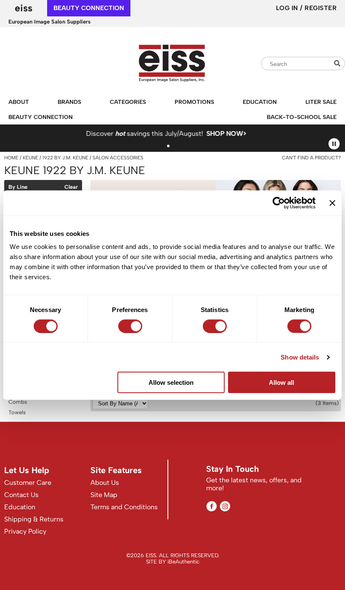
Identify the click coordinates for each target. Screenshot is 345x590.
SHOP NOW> (185, 134)
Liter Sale (321, 101)
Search (338, 63)
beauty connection (88, 8)
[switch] (130, 326)
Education (260, 101)
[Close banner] (332, 203)
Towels (17, 412)
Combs (17, 402)
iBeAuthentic (183, 561)
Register (321, 8)
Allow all (281, 382)
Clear (71, 187)
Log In (288, 8)
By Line (17, 187)
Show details (300, 356)
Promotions (194, 101)
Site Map (103, 495)
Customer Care (27, 483)
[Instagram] (225, 506)
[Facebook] (211, 506)
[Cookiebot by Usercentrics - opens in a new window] (279, 202)
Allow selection (171, 382)
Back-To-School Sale (302, 117)
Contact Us (21, 495)
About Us (104, 483)
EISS (23, 8)
